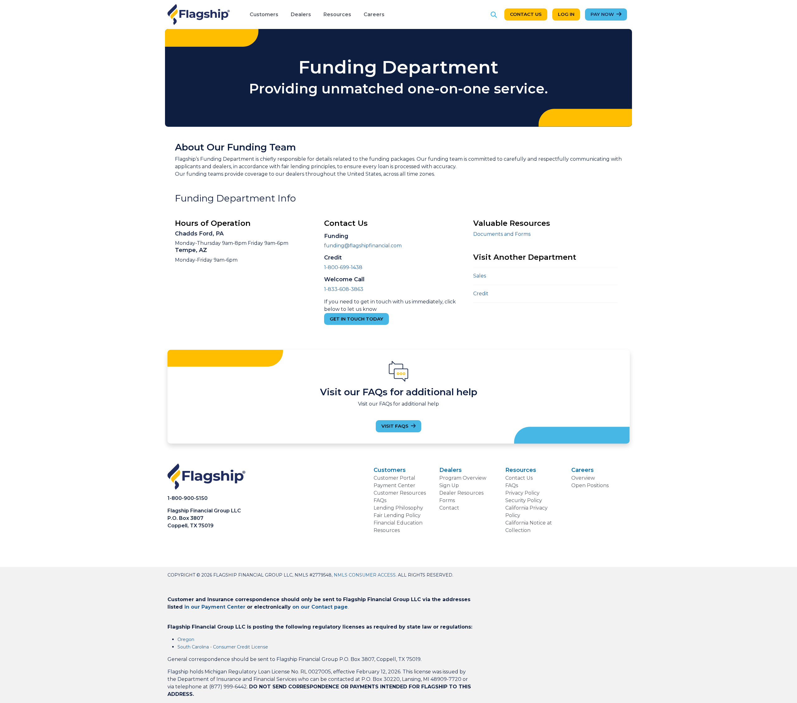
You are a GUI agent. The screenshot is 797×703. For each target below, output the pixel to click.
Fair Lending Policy (397, 515)
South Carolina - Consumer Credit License (222, 647)
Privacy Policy (522, 493)
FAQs (380, 500)
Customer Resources (400, 493)
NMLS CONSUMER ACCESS (365, 575)
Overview (583, 478)
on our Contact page (320, 607)
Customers (264, 14)
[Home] (198, 14)
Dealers (301, 14)
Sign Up (449, 485)
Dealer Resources (461, 493)
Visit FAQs (394, 426)
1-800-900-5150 (187, 498)
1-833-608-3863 (343, 289)
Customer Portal (394, 478)
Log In (566, 14)
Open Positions (590, 485)
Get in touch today (356, 319)
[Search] (494, 14)
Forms (447, 500)
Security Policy (523, 500)
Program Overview (462, 478)
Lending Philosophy (398, 508)
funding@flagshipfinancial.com (363, 246)
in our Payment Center (214, 607)
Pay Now (602, 14)
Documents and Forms (502, 234)
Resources (337, 14)
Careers (374, 14)
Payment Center (394, 485)
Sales (479, 276)
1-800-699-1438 (343, 267)
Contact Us (526, 14)
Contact (449, 508)
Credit (480, 294)
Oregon (185, 639)
